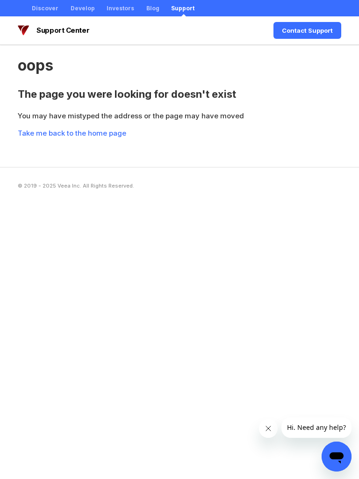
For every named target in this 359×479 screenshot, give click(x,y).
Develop (83, 8)
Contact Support (307, 30)
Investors (120, 8)
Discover (45, 8)
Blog (152, 8)
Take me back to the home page (72, 133)
